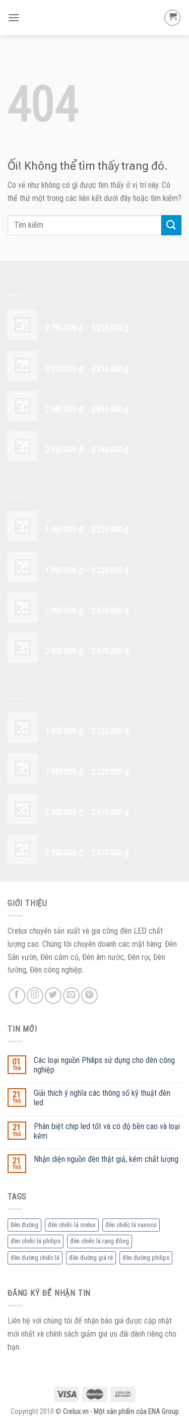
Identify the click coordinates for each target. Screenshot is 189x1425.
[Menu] (14, 17)
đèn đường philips (145, 1257)
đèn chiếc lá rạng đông (99, 1241)
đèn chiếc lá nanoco (131, 1225)
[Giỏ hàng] (172, 18)
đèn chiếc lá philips (35, 1241)
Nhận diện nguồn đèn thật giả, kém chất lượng (106, 1159)
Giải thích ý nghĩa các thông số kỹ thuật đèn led (102, 1097)
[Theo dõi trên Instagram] (35, 995)
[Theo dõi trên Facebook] (17, 995)
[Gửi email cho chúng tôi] (71, 995)
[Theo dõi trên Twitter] (53, 995)
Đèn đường (24, 1225)
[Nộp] (171, 225)
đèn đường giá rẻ (91, 1257)
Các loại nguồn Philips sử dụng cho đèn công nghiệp (104, 1065)
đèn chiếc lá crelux (72, 1225)
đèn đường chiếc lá (35, 1257)
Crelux (94, 18)
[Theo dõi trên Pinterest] (89, 995)
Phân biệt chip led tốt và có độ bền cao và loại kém (107, 1131)
